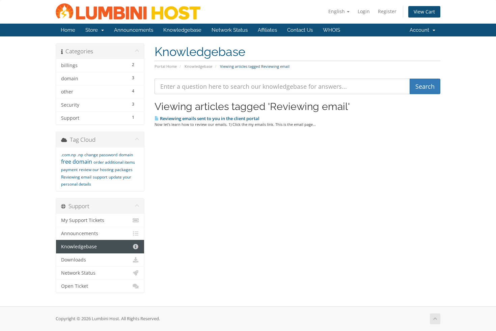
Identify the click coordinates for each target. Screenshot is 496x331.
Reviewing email (76, 177)
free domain (76, 161)
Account (421, 30)
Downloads (73, 260)
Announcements (133, 30)
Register (387, 11)
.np (80, 155)
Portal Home (166, 66)
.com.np (68, 155)
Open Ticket (74, 286)
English (337, 11)
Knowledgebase (182, 30)
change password (100, 155)
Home (68, 30)
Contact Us (300, 30)
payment (69, 169)
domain (126, 155)
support (100, 177)
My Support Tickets (82, 220)
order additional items (114, 162)
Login (364, 11)
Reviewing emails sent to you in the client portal (209, 118)
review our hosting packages (106, 169)
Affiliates (267, 30)
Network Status (230, 30)
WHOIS (331, 30)
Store (93, 30)
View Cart (424, 11)
